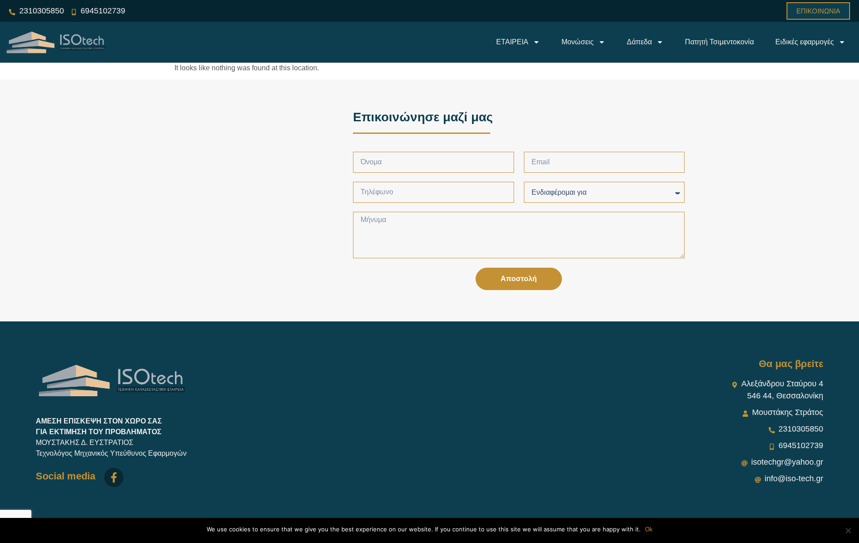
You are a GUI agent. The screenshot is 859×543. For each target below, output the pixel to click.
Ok (649, 529)
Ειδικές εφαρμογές (804, 42)
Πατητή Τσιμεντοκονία (719, 42)
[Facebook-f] (113, 477)
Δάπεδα (639, 42)
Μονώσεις (577, 42)
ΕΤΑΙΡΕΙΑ (512, 42)
